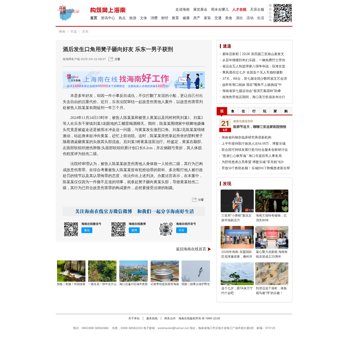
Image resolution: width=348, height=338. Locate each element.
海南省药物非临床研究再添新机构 (246, 137)
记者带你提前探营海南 (165, 284)
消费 (154, 18)
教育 (175, 18)
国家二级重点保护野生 (196, 284)
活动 (250, 18)
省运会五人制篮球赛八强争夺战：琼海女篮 (253, 66)
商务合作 (170, 318)
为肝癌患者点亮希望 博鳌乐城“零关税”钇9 (252, 162)
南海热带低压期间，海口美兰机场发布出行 (253, 97)
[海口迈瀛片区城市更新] (133, 271)
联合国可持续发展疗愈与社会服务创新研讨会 (255, 150)
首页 (93, 18)
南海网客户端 (71, 59)
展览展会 (200, 9)
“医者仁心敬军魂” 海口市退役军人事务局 (252, 156)
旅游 (132, 18)
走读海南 (182, 9)
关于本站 (134, 318)
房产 (196, 18)
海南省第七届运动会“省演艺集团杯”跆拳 (251, 91)
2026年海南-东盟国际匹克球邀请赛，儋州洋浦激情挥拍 (236, 256)
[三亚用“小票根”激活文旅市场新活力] (237, 201)
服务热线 (152, 318)
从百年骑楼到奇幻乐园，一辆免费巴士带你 (253, 60)
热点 (122, 18)
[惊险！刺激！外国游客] (71, 271)
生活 (260, 18)
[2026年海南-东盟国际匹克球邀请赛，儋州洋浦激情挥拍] (237, 237)
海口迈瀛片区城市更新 (133, 284)
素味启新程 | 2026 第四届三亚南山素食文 (253, 54)
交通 (218, 18)
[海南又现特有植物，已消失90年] (271, 201)
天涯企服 (257, 9)
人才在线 (239, 9)
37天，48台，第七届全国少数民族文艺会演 (254, 78)
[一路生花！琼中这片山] (102, 271)
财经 (164, 18)
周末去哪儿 (220, 9)
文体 (143, 18)
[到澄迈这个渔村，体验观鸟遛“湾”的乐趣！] (271, 273)
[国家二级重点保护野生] (196, 271)
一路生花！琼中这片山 (102, 284)
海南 (62, 31)
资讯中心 (108, 18)
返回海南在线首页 (191, 249)
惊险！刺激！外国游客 (71, 284)
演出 (239, 18)
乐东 (85, 31)
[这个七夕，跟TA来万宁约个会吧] (237, 273)
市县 (73, 31)
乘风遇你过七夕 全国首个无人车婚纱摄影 (252, 72)
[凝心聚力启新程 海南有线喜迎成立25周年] (271, 237)
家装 (207, 18)
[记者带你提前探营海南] (164, 271)
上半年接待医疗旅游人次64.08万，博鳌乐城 (254, 143)
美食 (228, 18)
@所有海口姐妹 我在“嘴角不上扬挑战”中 (252, 84)
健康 (186, 18)
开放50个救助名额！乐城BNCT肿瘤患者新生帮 (256, 168)
